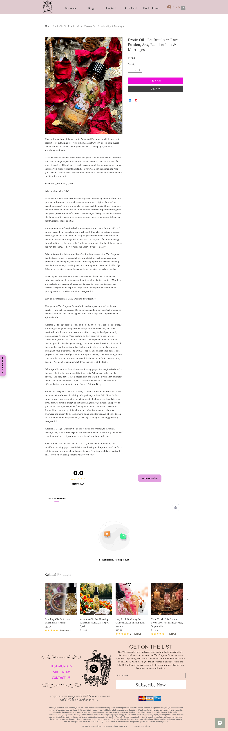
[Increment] (140, 69)
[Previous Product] (40, 599)
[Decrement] (130, 69)
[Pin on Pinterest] (136, 100)
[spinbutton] (135, 69)
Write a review (150, 478)
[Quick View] (61, 599)
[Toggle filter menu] (175, 507)
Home (48, 26)
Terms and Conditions (142, 726)
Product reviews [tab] (57, 498)
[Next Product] (188, 599)
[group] (114, 609)
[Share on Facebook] (130, 100)
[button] (70, 6)
